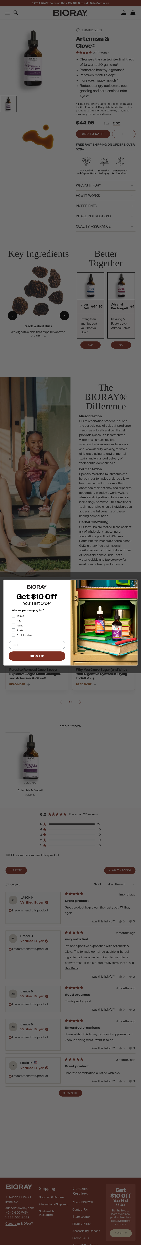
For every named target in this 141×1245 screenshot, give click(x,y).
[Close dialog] (134, 583)
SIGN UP (37, 656)
